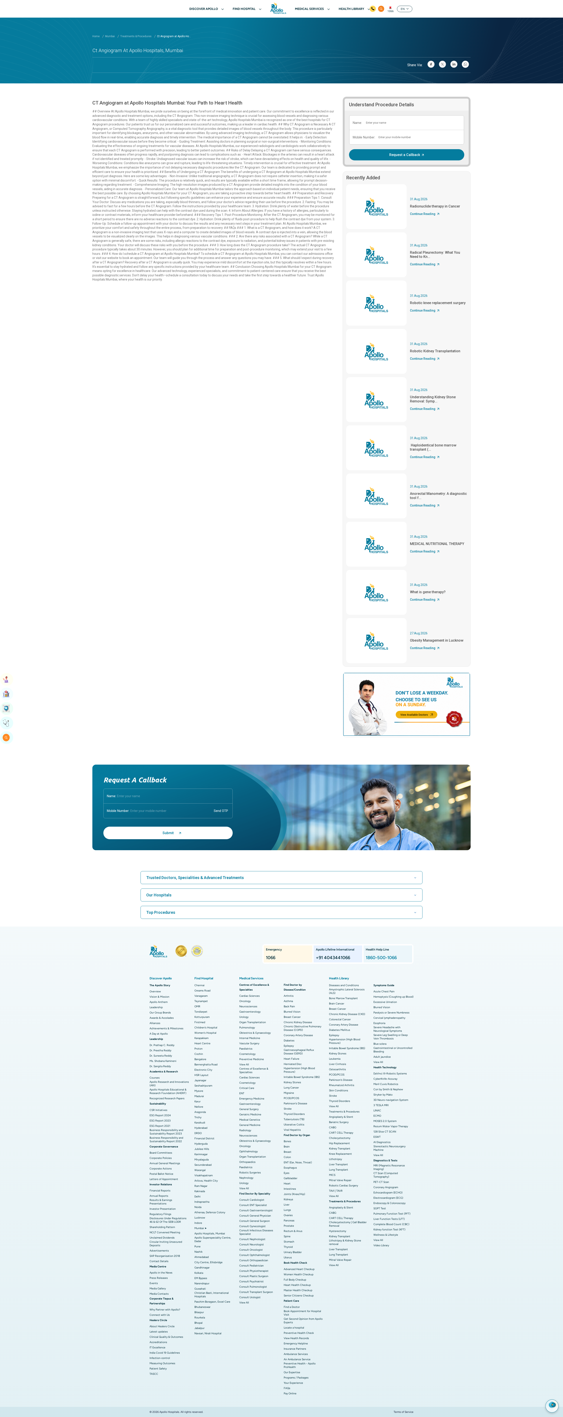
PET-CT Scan (381, 1182)
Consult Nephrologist (252, 1239)
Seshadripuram (203, 1085)
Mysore (198, 1090)
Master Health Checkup (298, 1290)
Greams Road (202, 990)
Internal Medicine (249, 1038)
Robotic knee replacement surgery (438, 303)
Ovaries (288, 1215)
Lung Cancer (291, 1087)
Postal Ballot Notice (161, 1173)
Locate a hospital (294, 1327)
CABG (332, 1127)
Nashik (198, 1251)
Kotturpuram (202, 1017)
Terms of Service (403, 1411)
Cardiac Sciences (249, 995)
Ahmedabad (201, 1257)
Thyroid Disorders (294, 1114)
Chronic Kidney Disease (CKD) (347, 1014)
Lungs (287, 1209)
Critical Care (246, 1088)
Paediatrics (245, 1048)
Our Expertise (292, 1372)
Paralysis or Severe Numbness (391, 1012)
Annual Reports (159, 1195)
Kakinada (199, 1191)
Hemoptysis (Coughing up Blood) (393, 996)
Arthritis (289, 995)
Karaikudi (199, 1122)
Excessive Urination (385, 1002)
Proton (198, 1048)
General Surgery (249, 1109)
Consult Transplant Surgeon (256, 1292)
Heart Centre (202, 1043)
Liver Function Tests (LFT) (389, 1219)
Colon (287, 1157)
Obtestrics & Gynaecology (255, 1032)
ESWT (377, 1136)
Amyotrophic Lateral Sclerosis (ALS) (347, 991)
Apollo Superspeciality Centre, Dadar (212, 1239)
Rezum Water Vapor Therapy (390, 1126)
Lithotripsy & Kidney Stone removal (345, 1242)
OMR (197, 1006)
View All (244, 1064)
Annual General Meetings (165, 1163)
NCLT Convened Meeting (165, 1232)
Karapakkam (201, 1038)
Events (154, 1283)
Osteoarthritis (337, 1069)
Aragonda (200, 1112)
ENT (241, 1093)
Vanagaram (201, 995)
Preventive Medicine (251, 1059)
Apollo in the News (161, 1272)
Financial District (204, 1138)
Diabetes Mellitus (339, 1030)
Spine (287, 1236)
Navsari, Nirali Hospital (207, 1333)
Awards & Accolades (162, 1017)
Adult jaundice (382, 1056)
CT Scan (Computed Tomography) (385, 1175)
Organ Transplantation (252, 1022)
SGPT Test (379, 1208)
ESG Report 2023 (160, 1120)
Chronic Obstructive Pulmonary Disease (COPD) (302, 1028)
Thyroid (288, 1246)
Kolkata (198, 1272)
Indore (198, 1222)
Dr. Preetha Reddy (160, 1050)
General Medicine (249, 1125)
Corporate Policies (161, 1158)
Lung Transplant (338, 1169)
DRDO (198, 1133)
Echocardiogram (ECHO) (387, 1192)
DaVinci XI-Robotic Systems (390, 1073)
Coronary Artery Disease (298, 1035)
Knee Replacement (340, 1153)
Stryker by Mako (383, 1094)
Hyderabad (200, 1127)
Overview (155, 991)
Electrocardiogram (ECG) (388, 1197)
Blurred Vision (292, 1011)
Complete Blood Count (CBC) (391, 1224)
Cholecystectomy (339, 1138)
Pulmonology (247, 1027)
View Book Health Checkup (6, 708)
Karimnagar (201, 1154)
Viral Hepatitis (292, 1129)
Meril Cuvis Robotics (385, 1084)
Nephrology (246, 1177)
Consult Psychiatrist (251, 1281)
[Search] (381, 9)
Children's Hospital (205, 1027)
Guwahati (200, 1288)
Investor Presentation (163, 1208)
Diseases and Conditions (344, 985)
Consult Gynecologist (252, 1226)
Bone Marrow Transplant (343, 998)
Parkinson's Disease (295, 1103)
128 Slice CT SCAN (384, 1131)
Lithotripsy (335, 1159)
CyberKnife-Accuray (385, 1078)
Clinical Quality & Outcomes (166, 1336)
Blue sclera (379, 1043)
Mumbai (110, 36)
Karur (197, 1101)
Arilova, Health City (206, 1180)
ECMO (377, 1115)
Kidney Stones (292, 1082)
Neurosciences (248, 1006)
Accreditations (158, 1342)
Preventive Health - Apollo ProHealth (300, 1365)
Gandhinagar (202, 1267)
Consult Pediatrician (251, 1265)
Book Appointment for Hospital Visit (302, 1313)
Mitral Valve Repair (340, 1180)
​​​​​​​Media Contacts (159, 1293)
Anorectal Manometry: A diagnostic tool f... (438, 496)
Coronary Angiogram (385, 1187)
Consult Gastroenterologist (256, 1210)
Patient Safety (158, 1368)
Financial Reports (160, 1190)
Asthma (288, 1001)
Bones (287, 1141)
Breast (287, 1151)
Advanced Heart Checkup (299, 1269)
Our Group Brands (160, 1012)
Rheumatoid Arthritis (341, 1085)
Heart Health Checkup (297, 1285)
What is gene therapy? (428, 592)
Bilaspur (199, 1312)
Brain (287, 1146)
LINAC (377, 1110)
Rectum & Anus (293, 1231)
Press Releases (159, 1277)
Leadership (156, 1007)
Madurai (199, 1096)
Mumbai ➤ (200, 1228)
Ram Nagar (200, 1186)
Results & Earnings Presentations (161, 1202)
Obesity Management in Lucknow (436, 640)
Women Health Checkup (298, 1274)
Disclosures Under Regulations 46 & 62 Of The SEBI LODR (168, 1220)
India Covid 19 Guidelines (165, 1352)
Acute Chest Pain (384, 991)
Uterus (288, 1257)
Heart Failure (291, 1058)
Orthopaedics (247, 1162)
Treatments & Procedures (136, 36)
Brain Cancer (336, 1003)
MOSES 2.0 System (385, 1121)
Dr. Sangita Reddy (160, 1066)
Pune (197, 1246)
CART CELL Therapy (341, 1132)
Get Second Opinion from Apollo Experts (303, 1320)
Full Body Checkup (295, 1279)
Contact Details (159, 1261)
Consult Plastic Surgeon (253, 1276)
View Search (6, 737)
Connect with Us (160, 1314)
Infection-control (160, 1358)
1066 (391, 11)
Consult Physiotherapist (254, 1270)
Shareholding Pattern (162, 1227)
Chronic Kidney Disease (298, 1022)
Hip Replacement (339, 1143)
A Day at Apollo (159, 1033)
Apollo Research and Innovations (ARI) (169, 1083)
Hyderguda (201, 1143)
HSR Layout (201, 1075)
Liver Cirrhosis (337, 1064)
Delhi (197, 1196)
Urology (244, 1017)
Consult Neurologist (251, 1244)
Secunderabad (203, 1164)
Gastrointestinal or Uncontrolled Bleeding (392, 1049)
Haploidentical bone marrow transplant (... (433, 447)
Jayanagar (200, 1080)
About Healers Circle (162, 1326)
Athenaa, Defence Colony (209, 1212)
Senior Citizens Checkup (299, 1295)
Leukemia (334, 1058)
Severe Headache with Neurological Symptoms (387, 1029)
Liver (286, 1204)
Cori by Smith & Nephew (388, 1089)
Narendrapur (201, 1283)
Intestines (290, 1188)
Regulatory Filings (160, 1214)
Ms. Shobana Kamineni (163, 1061)
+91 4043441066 (333, 957)
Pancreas (289, 1220)
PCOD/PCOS (291, 1098)
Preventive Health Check (299, 1332)
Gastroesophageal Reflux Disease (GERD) (299, 1051)
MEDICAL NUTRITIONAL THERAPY (437, 544)
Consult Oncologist (251, 1249)
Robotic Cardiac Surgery (343, 1185)
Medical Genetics (249, 1119)
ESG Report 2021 (160, 1125)
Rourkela (199, 1317)
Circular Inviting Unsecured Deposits (166, 1243)
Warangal (200, 1170)
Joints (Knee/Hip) (294, 1194)
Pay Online (290, 1393)
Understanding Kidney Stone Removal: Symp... (433, 399)
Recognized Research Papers (167, 1098)
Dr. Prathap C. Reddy (162, 1045)
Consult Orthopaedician (253, 1260)
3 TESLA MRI (381, 1105)
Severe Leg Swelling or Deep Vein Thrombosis (390, 1036)
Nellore (198, 1106)
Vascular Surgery (249, 1043)
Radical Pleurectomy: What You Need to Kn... (435, 254)
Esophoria (379, 1023)
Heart (287, 1183)
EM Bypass (200, 1278)
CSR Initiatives (158, 1110)
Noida (197, 1207)
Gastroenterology (250, 1011)
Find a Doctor (292, 1307)
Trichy (197, 1117)
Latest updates (159, 1331)
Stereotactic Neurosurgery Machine (389, 1148)
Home (96, 36)
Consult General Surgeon (254, 1220)
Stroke (288, 1108)
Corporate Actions (161, 1168)
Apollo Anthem (159, 1002)
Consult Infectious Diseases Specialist (256, 1232)
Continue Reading (422, 214)
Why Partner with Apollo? (165, 1309)
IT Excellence (157, 1347)
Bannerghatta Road (206, 1064)
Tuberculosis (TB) (294, 1119)
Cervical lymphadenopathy (389, 1017)
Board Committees (161, 1152)
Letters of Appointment (164, 1179)
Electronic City (203, 1069)
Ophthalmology (248, 1151)
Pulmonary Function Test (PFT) (391, 1213)
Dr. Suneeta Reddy (161, 1055)
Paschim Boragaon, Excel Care (212, 1301)
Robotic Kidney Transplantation (435, 351)
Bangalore (200, 1059)
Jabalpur (199, 1328)
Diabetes (289, 1040)
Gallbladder (290, 1178)
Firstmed (199, 1022)
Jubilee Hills (201, 1149)
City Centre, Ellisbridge (208, 1262)
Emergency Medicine (251, 1098)
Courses (155, 1077)
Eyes (286, 1173)
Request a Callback (404, 155)
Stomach (289, 1241)
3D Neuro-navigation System (390, 1099)
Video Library (381, 1245)
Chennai (199, 985)
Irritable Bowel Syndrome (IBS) (302, 1077)
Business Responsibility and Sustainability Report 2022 (166, 1139)
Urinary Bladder (293, 1252)
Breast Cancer (292, 1017)
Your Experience (293, 1382)
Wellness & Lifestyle (385, 1234)
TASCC (154, 1373)
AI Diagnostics (382, 1142)
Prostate (289, 1225)
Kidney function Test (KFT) (389, 1229)
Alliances (155, 1023)
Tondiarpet (200, 1011)
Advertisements (159, 1250)
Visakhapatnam (203, 1175)
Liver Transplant (338, 1164)
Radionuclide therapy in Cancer (435, 206)
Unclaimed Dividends (162, 1237)
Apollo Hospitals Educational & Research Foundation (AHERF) (168, 1091)
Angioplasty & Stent (341, 1116)
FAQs (287, 1388)
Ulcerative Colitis (294, 1124)
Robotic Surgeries (250, 1172)
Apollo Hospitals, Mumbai (209, 1233)
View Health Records (296, 1338)
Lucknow (199, 1217)
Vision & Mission (159, 996)
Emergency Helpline (296, 1343)
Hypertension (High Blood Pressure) (299, 1070)
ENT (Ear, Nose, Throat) (298, 1162)
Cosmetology (247, 1053)
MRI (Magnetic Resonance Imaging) (389, 1167)
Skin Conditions (338, 1090)
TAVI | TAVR (336, 1190)
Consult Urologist (250, 1297)
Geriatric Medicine (250, 1114)
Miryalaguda (201, 1159)
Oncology (245, 1001)
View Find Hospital (6, 694)
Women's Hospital (205, 1032)
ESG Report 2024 (160, 1115)
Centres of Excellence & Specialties (253, 1070)
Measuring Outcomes (162, 1363)
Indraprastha (201, 1201)
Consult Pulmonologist (253, 1286)
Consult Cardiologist (251, 1199)
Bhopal (198, 1322)
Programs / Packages (296, 1377)
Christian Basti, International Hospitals (211, 1294)
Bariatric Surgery (339, 1122)
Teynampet (201, 1001)
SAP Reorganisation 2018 (165, 1255)
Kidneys (288, 1199)
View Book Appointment (6, 679)
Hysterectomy (337, 1231)
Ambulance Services (296, 1354)
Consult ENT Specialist (253, 1205)
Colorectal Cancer (340, 1019)
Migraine (289, 1092)
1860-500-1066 (381, 957)
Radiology (245, 1130)
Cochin (198, 1053)
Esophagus (290, 1167)
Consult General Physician (255, 1215)
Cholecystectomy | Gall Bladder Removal (348, 1224)
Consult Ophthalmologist (254, 1255)
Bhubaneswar (202, 1307)
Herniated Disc (293, 1064)
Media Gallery (158, 1288)
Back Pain (289, 1006)
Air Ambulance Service (297, 1359)
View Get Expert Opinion (6, 723)
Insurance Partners (295, 1348)
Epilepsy (289, 1045)
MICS (332, 1175)
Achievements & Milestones (166, 1028)
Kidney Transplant (339, 1148)
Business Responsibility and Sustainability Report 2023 (166, 1132)
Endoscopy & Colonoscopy (389, 1203)
